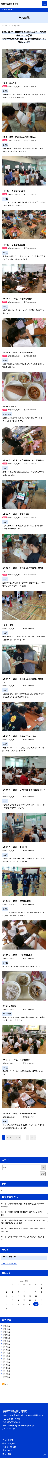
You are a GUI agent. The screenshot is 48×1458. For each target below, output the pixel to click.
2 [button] (7, 1137)
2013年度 (6, 1365)
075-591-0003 (13, 1418)
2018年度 (6, 1349)
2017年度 (6, 1352)
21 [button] (27, 1137)
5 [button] (16, 1137)
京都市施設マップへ (9, 1263)
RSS (6, 1384)
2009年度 (6, 1377)
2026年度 (6, 1326)
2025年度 (6, 1329)
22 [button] (32, 1137)
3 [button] (10, 1137)
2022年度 (6, 1337)
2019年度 (6, 1347)
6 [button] (19, 1137)
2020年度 (6, 1344)
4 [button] (13, 1137)
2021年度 (6, 1341)
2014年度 (6, 1362)
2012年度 (6, 1367)
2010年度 (6, 1374)
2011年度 (6, 1371)
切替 (43, 1173)
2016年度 (6, 1356)
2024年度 (6, 1331)
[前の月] (4, 1281)
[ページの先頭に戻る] (45, 1455)
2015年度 (6, 1359)
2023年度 (6, 1334)
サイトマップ (9, 1429)
